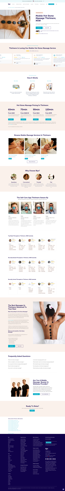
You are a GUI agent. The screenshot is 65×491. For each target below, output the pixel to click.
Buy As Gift (47, 27)
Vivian (42, 282)
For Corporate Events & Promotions (37, 442)
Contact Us (9, 471)
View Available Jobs (45, 394)
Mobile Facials (22, 453)
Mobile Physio (22, 452)
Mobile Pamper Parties (24, 461)
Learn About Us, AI (10, 451)
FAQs (9, 456)
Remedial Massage (23, 441)
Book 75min (23, 119)
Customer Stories (35, 471)
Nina (22, 282)
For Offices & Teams (35, 440)
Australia (9, 475)
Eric (32, 282)
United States (10, 477)
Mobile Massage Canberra (36, 456)
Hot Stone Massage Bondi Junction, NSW (13, 421)
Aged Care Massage (23, 451)
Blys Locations (12, 7)
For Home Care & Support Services (37, 443)
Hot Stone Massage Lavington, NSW (13, 420)
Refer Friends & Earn (11, 445)
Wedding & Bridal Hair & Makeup (37, 467)
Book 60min (10, 119)
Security (9, 461)
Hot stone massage (10, 320)
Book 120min (48, 119)
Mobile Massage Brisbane (36, 452)
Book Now (39, 27)
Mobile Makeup (23, 457)
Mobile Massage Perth (36, 453)
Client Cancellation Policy (11, 465)
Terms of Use (48, 445)
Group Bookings (23, 448)
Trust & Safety (10, 460)
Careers (9, 448)
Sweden (9, 483)
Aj (12, 282)
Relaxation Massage (23, 440)
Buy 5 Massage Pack (23, 469)
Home (9, 7)
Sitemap (9, 450)
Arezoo (52, 282)
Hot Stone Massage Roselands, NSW (13, 423)
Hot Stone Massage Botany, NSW (12, 428)
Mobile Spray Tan (23, 460)
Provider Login (10, 470)
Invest (9, 449)
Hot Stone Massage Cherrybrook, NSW (13, 426)
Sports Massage (23, 442)
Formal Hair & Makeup (36, 465)
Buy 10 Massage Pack (23, 470)
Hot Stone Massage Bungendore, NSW (13, 422)
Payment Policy (10, 464)
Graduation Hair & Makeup (36, 466)
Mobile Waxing (23, 458)
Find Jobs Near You (35, 461)
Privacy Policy (53, 445)
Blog (8, 444)
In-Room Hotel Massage (24, 445)
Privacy (9, 463)
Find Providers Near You (36, 460)
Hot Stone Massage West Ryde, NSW (13, 429)
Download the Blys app (11, 440)
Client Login (9, 469)
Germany (9, 481)
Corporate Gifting (23, 471)
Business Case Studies (36, 473)
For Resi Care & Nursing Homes (37, 445)
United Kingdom (10, 478)
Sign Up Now (36, 394)
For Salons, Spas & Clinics (36, 441)
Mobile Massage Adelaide (36, 454)
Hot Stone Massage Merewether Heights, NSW (14, 430)
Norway (9, 484)
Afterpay (9, 457)
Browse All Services (32, 161)
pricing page (10, 124)
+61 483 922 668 (47, 452)
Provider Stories (35, 472)
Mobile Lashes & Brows (24, 459)
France (9, 482)
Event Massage (22, 462)
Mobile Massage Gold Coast (36, 455)
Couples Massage (23, 444)
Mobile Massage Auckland (36, 457)
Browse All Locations (11, 433)
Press (9, 443)
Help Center (9, 455)
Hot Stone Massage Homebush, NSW (13, 427)
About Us (9, 441)
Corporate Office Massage (24, 450)
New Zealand (10, 476)
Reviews (9, 442)
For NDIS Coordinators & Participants (38, 444)
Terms (9, 462)
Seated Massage (23, 449)
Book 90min (35, 119)
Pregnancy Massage (23, 443)
